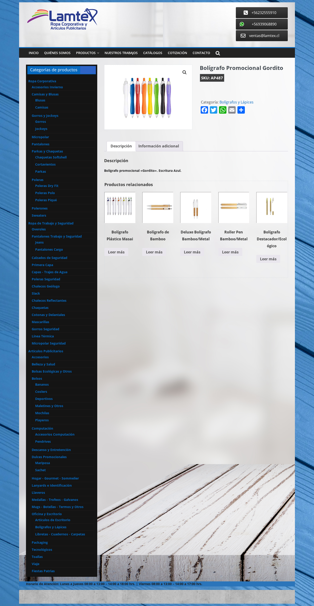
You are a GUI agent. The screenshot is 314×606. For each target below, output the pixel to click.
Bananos (42, 384)
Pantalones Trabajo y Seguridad (57, 236)
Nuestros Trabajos (121, 53)
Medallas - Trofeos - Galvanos (55, 499)
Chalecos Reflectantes (49, 300)
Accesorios (40, 357)
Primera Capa (42, 265)
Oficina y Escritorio (47, 514)
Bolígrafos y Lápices (237, 102)
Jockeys (41, 128)
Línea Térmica (43, 336)
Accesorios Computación (54, 434)
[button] (184, 72)
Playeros (42, 420)
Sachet (40, 470)
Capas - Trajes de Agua (49, 272)
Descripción (121, 146)
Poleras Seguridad (46, 279)
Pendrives (43, 441)
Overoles (39, 229)
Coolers (41, 391)
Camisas (41, 107)
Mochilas (42, 413)
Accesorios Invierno (47, 87)
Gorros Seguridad (45, 329)
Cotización (177, 53)
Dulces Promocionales (49, 457)
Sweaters (39, 215)
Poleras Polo (45, 193)
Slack (36, 293)
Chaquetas (40, 307)
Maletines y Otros (49, 406)
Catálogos (152, 53)
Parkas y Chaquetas (47, 151)
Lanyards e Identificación (52, 485)
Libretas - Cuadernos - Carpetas (60, 534)
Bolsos (37, 378)
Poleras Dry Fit (46, 186)
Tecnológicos (42, 549)
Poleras (37, 180)
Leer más (116, 252)
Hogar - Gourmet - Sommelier (55, 478)
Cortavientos (45, 164)
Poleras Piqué (46, 200)
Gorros (40, 121)
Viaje (35, 564)
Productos (86, 53)
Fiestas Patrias (43, 571)
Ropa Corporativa (42, 81)
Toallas (37, 556)
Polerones (40, 208)
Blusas (40, 100)
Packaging (40, 542)
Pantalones (40, 144)
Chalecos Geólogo (46, 286)
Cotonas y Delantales (48, 315)
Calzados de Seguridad (49, 258)
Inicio (34, 53)
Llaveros (38, 492)
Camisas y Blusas (45, 94)
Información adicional (158, 146)
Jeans (39, 242)
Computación (42, 428)
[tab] (121, 146)
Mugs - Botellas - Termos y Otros (57, 507)
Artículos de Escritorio (52, 520)
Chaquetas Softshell (51, 157)
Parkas (40, 171)
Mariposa (42, 463)
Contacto (201, 53)
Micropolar (40, 137)
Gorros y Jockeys (45, 115)
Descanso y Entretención (51, 450)
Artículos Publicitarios (45, 351)
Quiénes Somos (57, 53)
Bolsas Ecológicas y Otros (52, 371)
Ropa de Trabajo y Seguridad (51, 223)
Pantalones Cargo (49, 249)
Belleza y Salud (43, 364)
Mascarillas (40, 322)
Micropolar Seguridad (49, 343)
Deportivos (44, 398)
